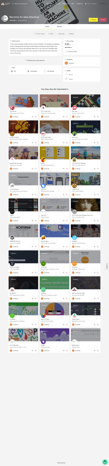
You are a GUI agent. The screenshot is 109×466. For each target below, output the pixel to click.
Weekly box (49, 3)
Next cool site (61, 463)
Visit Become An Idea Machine (36, 60)
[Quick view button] (32, 116)
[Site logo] (6, 3)
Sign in (89, 3)
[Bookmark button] (35, 116)
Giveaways (66, 3)
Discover (57, 3)
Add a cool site (102, 3)
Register (94, 3)
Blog (72, 3)
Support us (79, 3)
